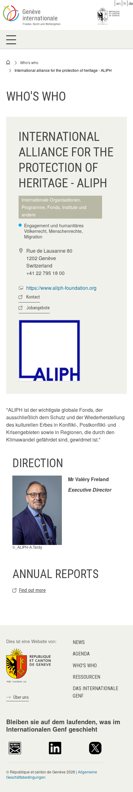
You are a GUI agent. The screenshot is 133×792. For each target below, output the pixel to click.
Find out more (32, 590)
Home (8, 62)
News (79, 642)
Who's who (29, 62)
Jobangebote (38, 307)
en (118, 3)
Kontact (33, 296)
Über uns (21, 697)
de (131, 3)
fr (124, 3)
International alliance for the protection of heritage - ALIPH (63, 70)
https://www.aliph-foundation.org (61, 287)
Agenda (81, 654)
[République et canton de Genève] (28, 665)
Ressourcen (86, 677)
